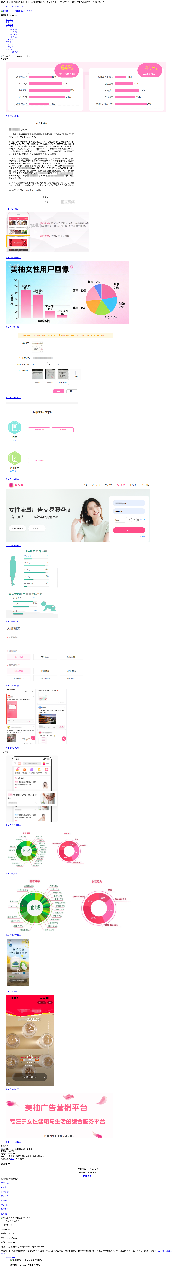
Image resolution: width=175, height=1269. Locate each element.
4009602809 (10, 1258)
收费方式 (14, 30)
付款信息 (14, 52)
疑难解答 (9, 45)
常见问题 (9, 40)
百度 (17, 6)
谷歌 (22, 6)
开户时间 (14, 35)
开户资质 (14, 32)
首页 (12, 1159)
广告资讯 (9, 42)
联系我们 (9, 50)
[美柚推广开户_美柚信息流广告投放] (16, 11)
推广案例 (9, 47)
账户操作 (14, 37)
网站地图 (9, 6)
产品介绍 (9, 27)
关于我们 (9, 22)
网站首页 (9, 20)
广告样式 (9, 25)
